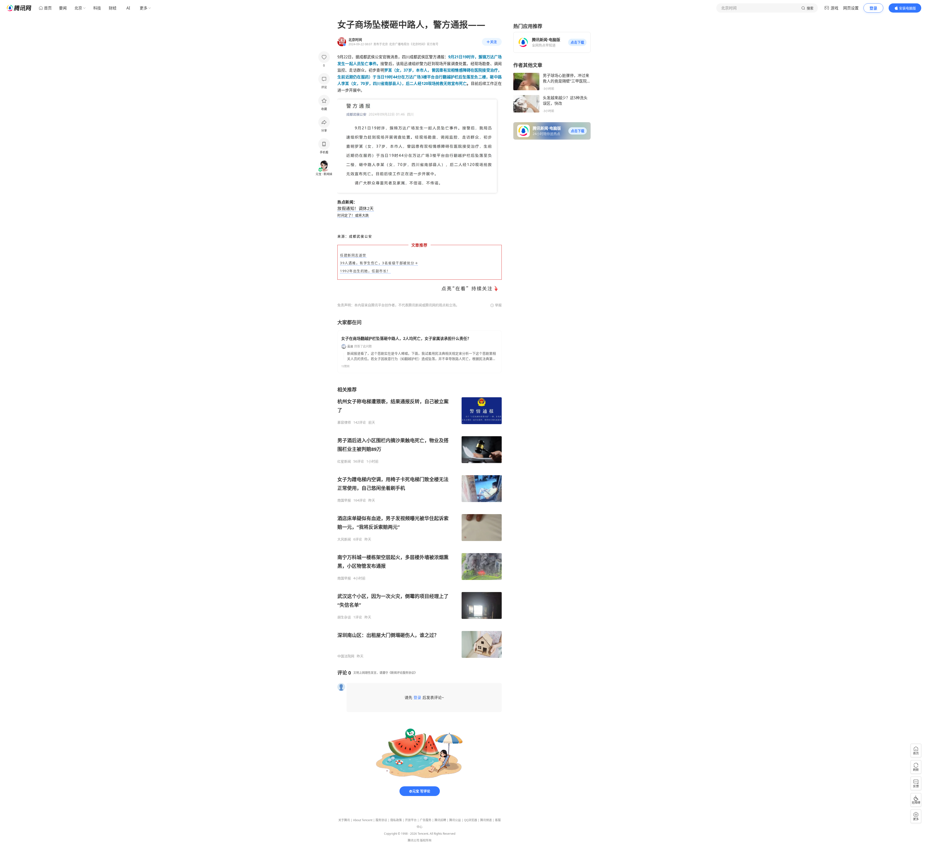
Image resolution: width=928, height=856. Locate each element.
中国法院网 (345, 656)
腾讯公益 (455, 820)
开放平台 (411, 820)
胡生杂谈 (344, 617)
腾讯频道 (486, 820)
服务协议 (381, 820)
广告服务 (425, 820)
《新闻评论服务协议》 (402, 673)
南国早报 (344, 500)
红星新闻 (344, 461)
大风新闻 (344, 539)
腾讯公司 (413, 840)
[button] (577, 42)
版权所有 (426, 840)
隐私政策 (396, 820)
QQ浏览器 (470, 820)
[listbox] (419, 522)
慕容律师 (344, 422)
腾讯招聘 (440, 820)
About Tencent (362, 820)
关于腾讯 (344, 820)
